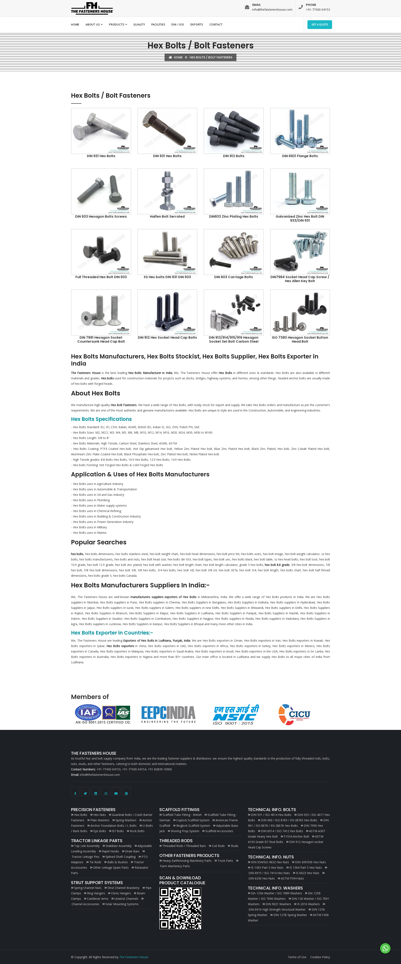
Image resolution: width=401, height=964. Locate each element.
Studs (234, 846)
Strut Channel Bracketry (124, 888)
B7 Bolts (118, 831)
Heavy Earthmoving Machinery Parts (187, 861)
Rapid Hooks (110, 851)
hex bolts (77, 554)
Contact (215, 24)
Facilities (158, 24)
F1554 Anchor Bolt (296, 836)
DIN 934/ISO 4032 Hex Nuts (270, 862)
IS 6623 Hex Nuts (307, 873)
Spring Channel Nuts (88, 888)
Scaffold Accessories (219, 831)
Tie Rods (95, 862)
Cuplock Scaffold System (192, 820)
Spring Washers (125, 820)
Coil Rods (218, 846)
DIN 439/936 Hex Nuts (310, 862)
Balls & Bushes (117, 862)
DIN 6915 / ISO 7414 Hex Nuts (269, 873)
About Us (93, 24)
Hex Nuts (99, 815)
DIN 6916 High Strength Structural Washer (277, 909)
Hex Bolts (80, 815)
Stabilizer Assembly (119, 846)
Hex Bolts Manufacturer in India (150, 373)
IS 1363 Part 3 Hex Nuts (267, 867)
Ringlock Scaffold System (193, 826)
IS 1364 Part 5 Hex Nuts (305, 867)
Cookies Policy (320, 957)
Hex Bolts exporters (120, 646)
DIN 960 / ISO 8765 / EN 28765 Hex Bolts (289, 820)
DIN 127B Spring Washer (290, 915)
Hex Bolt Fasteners (124, 405)
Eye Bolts (99, 831)
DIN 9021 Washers (278, 904)
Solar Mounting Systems (121, 904)
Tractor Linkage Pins (85, 857)
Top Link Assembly (87, 846)
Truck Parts (225, 861)
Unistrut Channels (126, 899)
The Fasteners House (133, 957)
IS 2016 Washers (308, 904)
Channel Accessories (85, 904)
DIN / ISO (177, 24)
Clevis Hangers (121, 893)
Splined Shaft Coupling (120, 857)
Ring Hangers (96, 893)
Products (116, 24)
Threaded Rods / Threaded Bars (184, 846)
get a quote (320, 24)
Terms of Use (297, 957)
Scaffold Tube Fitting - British (182, 815)
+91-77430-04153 (318, 9)
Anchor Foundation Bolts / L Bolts (113, 826)
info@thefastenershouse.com (272, 9)
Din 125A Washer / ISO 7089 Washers (276, 893)
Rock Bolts (137, 831)
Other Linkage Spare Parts (111, 867)
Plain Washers (99, 820)
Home (75, 24)
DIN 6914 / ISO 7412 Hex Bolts (282, 831)
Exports (196, 24)
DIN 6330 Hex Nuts (262, 878)
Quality (139, 24)
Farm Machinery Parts (175, 866)
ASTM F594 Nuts (292, 878)
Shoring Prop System (185, 831)
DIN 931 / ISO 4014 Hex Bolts (271, 815)
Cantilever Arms (97, 899)
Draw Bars (132, 851)
